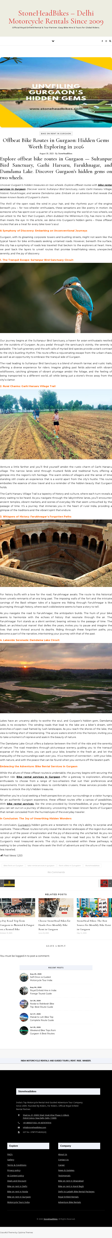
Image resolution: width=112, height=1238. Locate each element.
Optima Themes (25, 1232)
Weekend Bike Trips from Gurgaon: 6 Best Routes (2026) (43, 1032)
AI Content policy (15, 1175)
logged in (21, 956)
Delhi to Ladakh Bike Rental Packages (76, 1191)
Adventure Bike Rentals (69, 1202)
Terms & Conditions (16, 1165)
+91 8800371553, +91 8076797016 (37, 1122)
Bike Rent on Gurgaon (13, 865)
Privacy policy (13, 1170)
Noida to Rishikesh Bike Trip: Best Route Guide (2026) (42, 1005)
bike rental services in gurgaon (41, 865)
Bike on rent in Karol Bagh (71, 1186)
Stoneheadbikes (92, 865)
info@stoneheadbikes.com (34, 1127)
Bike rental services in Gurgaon (38, 777)
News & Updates (66, 1170)
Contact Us (63, 1159)
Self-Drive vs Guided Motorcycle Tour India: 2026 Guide (41, 979)
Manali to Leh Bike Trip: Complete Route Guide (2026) (42, 1019)
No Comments (56, 872)
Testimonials (64, 1175)
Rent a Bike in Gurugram (70, 865)
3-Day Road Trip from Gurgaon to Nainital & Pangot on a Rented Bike (17, 925)
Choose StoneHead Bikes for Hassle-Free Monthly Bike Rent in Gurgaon (54, 925)
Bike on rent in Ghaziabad (71, 1180)
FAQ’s (10, 1154)
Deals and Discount (16, 1180)
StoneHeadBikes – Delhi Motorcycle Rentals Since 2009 (56, 17)
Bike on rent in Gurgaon (19, 1196)
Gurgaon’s (24, 825)
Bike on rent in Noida (17, 1191)
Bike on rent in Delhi (17, 1186)
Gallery (10, 1159)
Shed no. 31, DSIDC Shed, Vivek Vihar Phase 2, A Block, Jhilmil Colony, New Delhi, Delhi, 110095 (46, 1116)
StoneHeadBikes (65, 153)
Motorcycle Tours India (18, 1202)
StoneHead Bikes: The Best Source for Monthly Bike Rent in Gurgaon (94, 925)
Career (61, 1165)
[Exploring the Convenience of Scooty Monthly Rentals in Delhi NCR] (105, 883)
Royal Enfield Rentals (68, 1196)
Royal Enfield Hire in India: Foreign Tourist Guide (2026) (43, 992)
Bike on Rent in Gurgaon (56, 134)
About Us (62, 1154)
